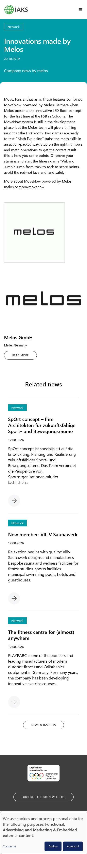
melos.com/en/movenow (24, 186)
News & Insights (43, 725)
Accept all (73, 846)
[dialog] (43, 833)
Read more (20, 355)
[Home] (16, 9)
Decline (53, 846)
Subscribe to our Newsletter (43, 797)
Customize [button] (9, 846)
